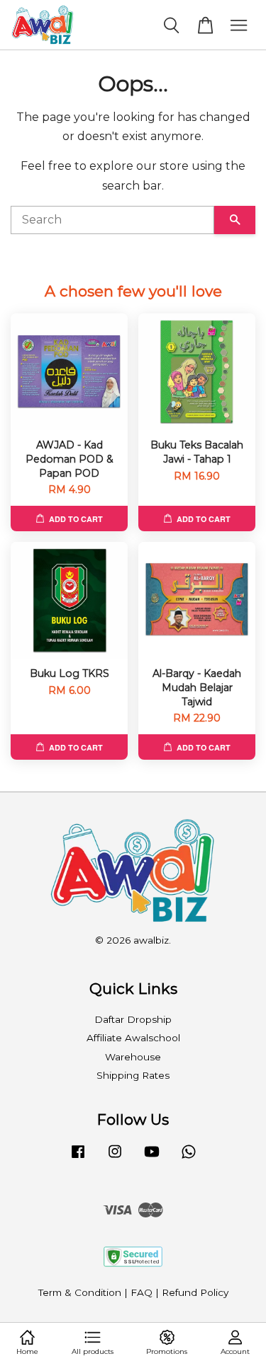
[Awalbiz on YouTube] (152, 1158)
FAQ (142, 1292)
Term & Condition (79, 1292)
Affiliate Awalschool (133, 1037)
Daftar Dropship (133, 1019)
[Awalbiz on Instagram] (115, 1158)
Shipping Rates (133, 1075)
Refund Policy (195, 1292)
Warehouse (133, 1056)
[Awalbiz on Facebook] (78, 1158)
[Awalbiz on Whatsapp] (189, 1158)
